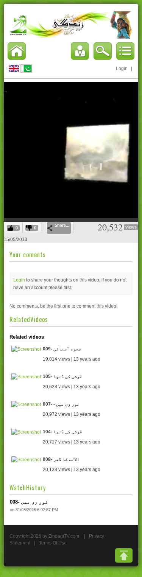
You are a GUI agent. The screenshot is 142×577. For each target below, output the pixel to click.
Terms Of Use (53, 543)
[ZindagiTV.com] (71, 24)
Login (122, 68)
